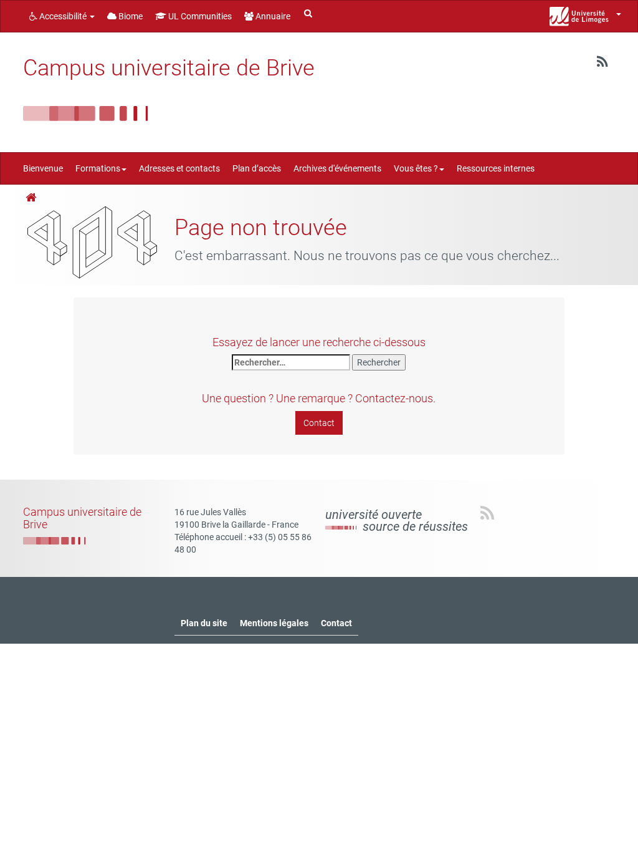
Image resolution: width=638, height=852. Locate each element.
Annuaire (272, 16)
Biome (130, 16)
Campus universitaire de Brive (169, 68)
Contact (319, 423)
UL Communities (199, 16)
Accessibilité (62, 16)
